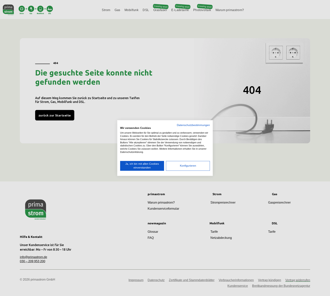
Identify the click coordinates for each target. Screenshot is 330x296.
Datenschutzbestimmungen (193, 125)
